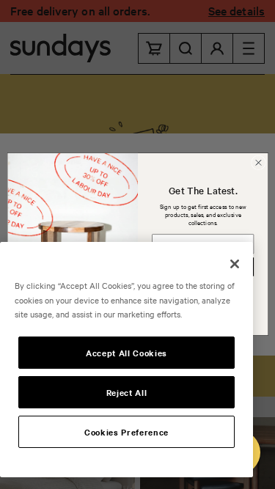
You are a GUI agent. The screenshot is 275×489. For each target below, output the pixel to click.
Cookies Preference (126, 432)
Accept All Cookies (126, 353)
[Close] (235, 264)
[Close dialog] (258, 162)
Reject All (126, 392)
